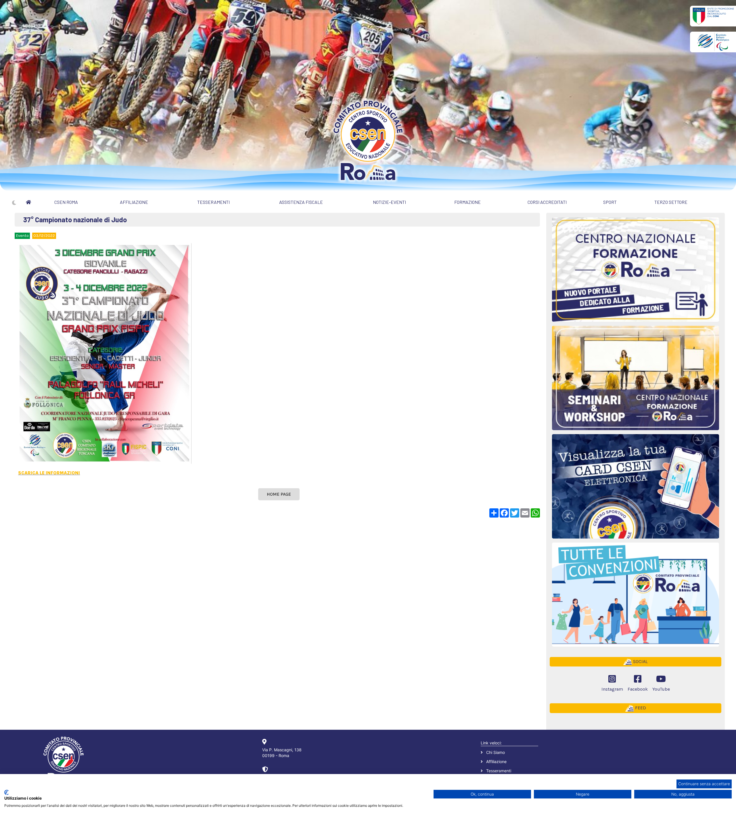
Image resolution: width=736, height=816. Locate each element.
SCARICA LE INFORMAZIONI (49, 473)
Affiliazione (496, 761)
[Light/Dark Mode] (14, 203)
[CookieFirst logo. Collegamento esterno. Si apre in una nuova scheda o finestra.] (6, 792)
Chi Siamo (495, 752)
